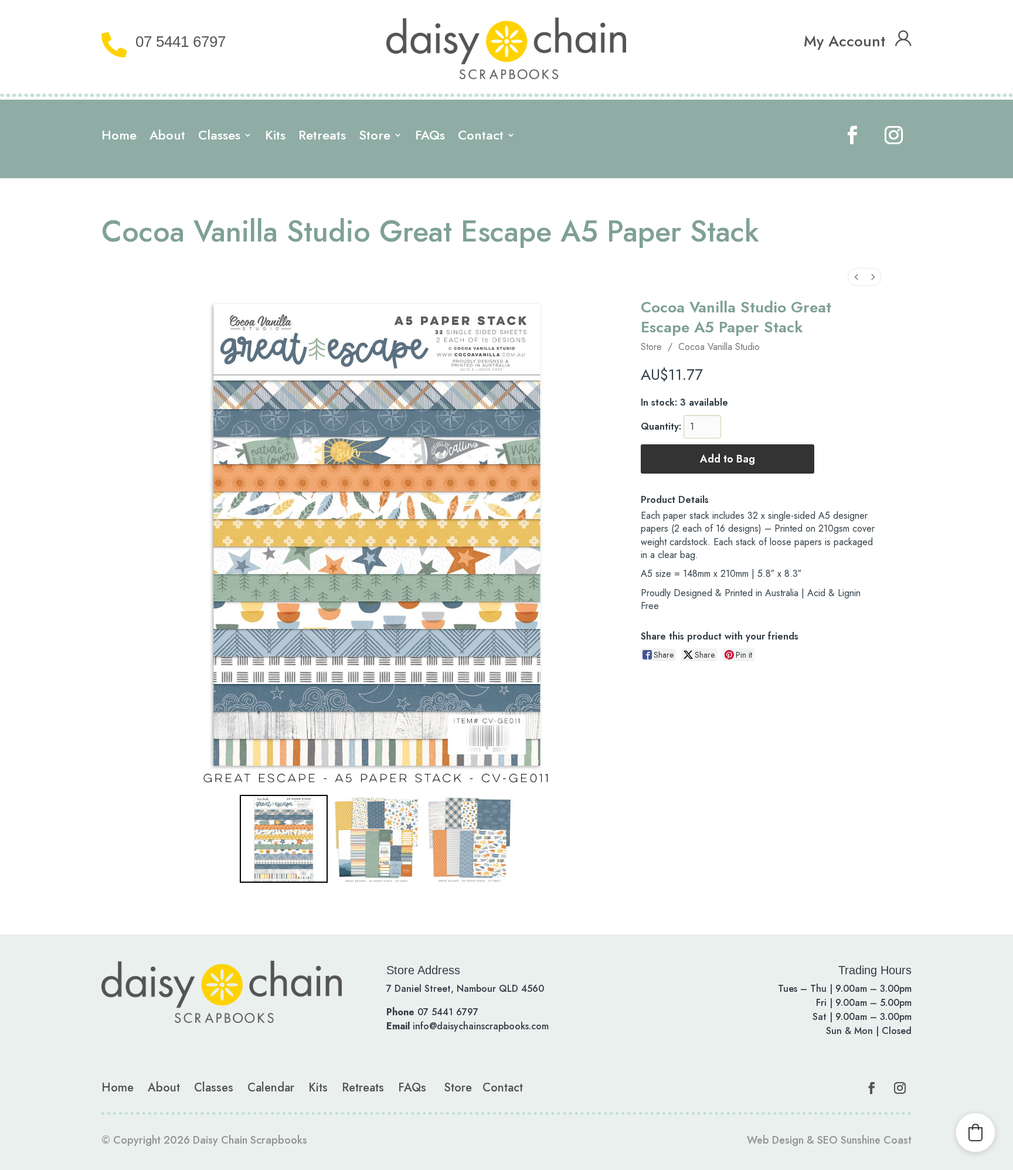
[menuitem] (856, 276)
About (167, 137)
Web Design (775, 1140)
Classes (219, 137)
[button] (975, 1132)
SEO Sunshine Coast (864, 1140)
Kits (275, 137)
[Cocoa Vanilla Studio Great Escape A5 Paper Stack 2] (470, 839)
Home (119, 137)
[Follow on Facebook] (852, 135)
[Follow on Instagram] (893, 135)
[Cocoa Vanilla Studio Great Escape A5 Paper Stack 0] (284, 839)
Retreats (322, 137)
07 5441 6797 (180, 41)
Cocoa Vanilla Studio (719, 346)
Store (374, 137)
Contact (481, 137)
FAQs (430, 137)
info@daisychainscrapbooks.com (481, 1026)
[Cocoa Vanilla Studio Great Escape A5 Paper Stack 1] (376, 839)
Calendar (270, 1087)
